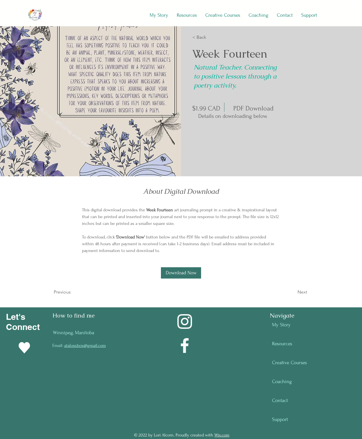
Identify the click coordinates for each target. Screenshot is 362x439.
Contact (280, 400)
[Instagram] (185, 321)
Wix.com (221, 435)
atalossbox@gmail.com (85, 345)
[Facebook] (185, 345)
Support (280, 419)
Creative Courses (289, 362)
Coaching (282, 381)
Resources (282, 343)
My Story (281, 324)
